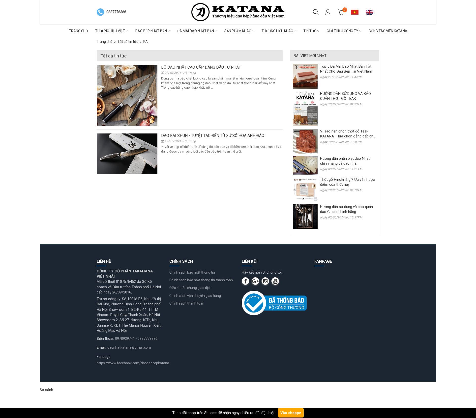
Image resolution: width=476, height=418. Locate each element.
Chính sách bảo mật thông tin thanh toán (201, 280)
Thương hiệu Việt (110, 31)
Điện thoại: (105, 338)
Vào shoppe (290, 413)
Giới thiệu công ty (343, 31)
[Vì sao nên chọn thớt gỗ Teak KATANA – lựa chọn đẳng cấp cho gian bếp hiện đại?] (305, 141)
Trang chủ (78, 31)
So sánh (46, 390)
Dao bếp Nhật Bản (151, 31)
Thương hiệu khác (278, 31)
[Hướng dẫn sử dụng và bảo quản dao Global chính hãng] (305, 216)
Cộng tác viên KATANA (388, 31)
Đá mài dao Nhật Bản (196, 31)
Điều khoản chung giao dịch (190, 288)
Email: (101, 347)
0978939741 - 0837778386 (136, 338)
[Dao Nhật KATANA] (238, 12)
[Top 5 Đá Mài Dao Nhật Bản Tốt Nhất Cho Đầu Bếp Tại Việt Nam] (305, 76)
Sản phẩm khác (238, 31)
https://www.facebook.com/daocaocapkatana (133, 363)
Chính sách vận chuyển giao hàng (195, 296)
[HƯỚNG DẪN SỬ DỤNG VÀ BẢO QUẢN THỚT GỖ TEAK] (305, 108)
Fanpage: (104, 356)
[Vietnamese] (356, 12)
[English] (371, 12)
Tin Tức (310, 31)
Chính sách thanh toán (186, 303)
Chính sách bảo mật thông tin (192, 272)
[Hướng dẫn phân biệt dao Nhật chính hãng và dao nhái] (305, 165)
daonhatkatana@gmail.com (129, 347)
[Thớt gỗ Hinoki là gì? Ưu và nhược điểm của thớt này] (305, 189)
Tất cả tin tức (128, 42)
